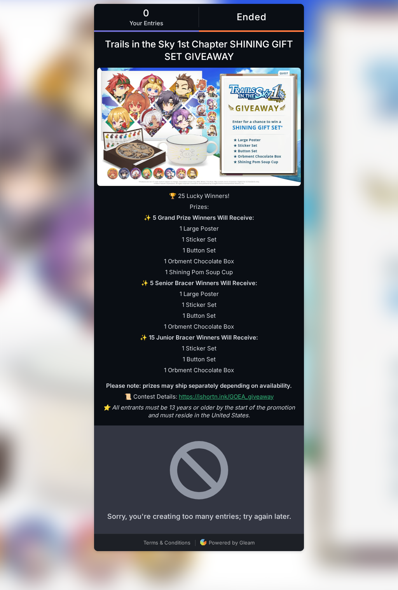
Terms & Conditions (166, 542)
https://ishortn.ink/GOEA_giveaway (226, 396)
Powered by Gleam (231, 542)
